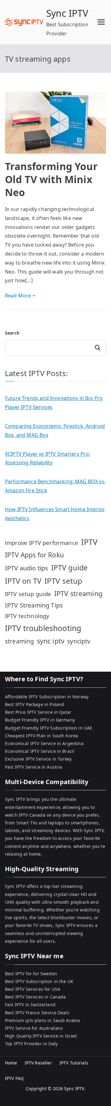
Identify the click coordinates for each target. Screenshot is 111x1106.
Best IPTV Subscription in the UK (39, 981)
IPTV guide (69, 568)
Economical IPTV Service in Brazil (39, 751)
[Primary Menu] (101, 22)
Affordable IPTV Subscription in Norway (46, 697)
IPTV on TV (23, 581)
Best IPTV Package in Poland (34, 704)
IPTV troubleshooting (43, 628)
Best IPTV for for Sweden (31, 974)
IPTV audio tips (26, 568)
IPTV (89, 542)
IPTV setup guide (28, 594)
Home (11, 1063)
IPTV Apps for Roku (34, 555)
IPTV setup (63, 581)
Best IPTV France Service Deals (37, 1013)
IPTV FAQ (14, 1078)
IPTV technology (27, 616)
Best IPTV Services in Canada (35, 997)
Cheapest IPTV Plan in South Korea (41, 736)
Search (12, 333)
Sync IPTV (67, 13)
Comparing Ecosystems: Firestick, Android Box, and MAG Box (55, 430)
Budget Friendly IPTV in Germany (40, 720)
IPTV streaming (78, 593)
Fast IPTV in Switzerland (30, 1004)
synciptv (78, 641)
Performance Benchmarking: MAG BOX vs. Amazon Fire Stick (55, 486)
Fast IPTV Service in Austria (33, 767)
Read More (18, 295)
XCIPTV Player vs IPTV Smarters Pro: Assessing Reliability (47, 458)
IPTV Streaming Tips (34, 605)
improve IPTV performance (41, 542)
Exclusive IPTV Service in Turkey (38, 759)
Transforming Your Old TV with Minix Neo (51, 179)
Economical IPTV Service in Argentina (44, 743)
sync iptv (50, 640)
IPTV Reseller (38, 1063)
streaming (19, 641)
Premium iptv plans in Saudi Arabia (42, 1020)
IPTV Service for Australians (34, 1028)
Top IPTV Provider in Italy (31, 1044)
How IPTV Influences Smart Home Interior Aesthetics (55, 514)
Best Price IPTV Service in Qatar (38, 712)
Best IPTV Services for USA (32, 989)
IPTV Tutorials (74, 1063)
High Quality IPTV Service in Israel (41, 1036)
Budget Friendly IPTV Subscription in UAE (48, 728)
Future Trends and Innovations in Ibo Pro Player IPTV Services (54, 402)
